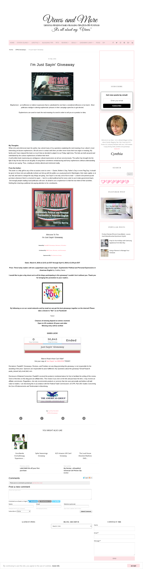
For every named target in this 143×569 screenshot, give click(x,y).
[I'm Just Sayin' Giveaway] (62, 418)
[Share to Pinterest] (84, 418)
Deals (74, 43)
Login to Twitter (56, 501)
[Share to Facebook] (41, 418)
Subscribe (116, 106)
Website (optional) (69, 504)
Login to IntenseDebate (33, 501)
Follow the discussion (90, 478)
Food (98, 43)
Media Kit (117, 149)
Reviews (65, 43)
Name (10, 504)
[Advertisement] (71, 4)
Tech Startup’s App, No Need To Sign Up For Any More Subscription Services (116, 208)
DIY (104, 43)
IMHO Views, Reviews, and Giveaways (56, 250)
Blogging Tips (47, 43)
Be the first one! (37, 483)
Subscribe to (13, 511)
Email (38, 504)
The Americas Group (56, 255)
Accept (133, 565)
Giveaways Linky (86, 43)
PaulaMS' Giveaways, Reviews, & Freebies (55, 245)
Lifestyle (35, 43)
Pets (57, 43)
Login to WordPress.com (45, 501)
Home (12, 43)
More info (55, 565)
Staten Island (22, 43)
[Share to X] (20, 418)
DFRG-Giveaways (52, 413)
